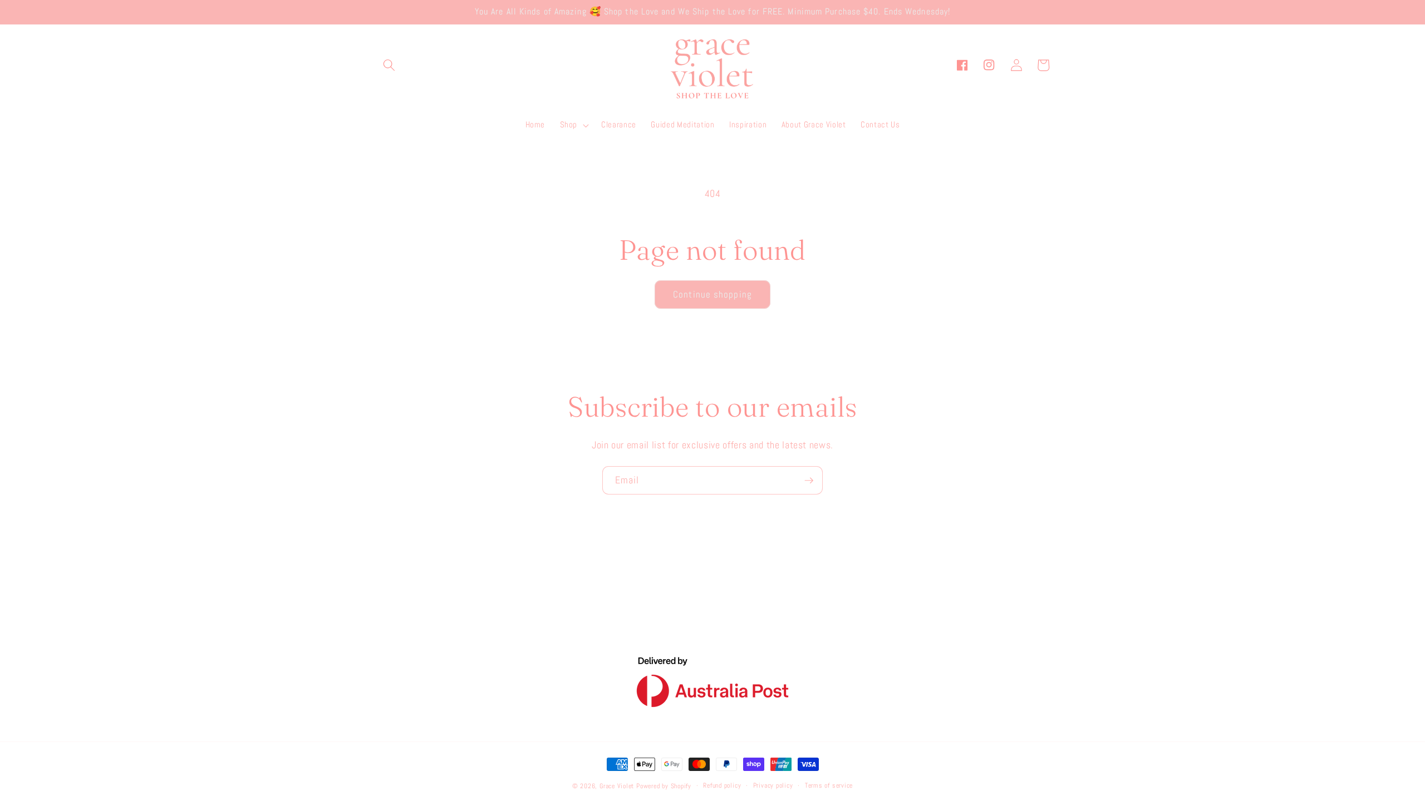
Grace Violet (617, 786)
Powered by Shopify (663, 786)
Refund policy (722, 785)
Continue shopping (712, 294)
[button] (389, 65)
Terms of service (829, 785)
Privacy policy (773, 785)
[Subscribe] (808, 480)
